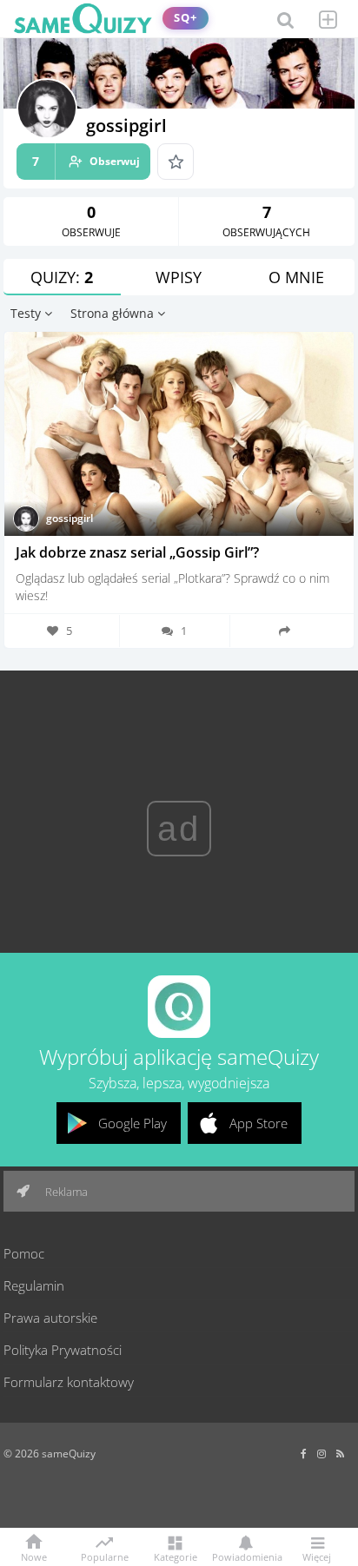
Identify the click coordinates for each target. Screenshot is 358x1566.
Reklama (65, 1191)
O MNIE (296, 277)
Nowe (34, 1556)
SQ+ (185, 17)
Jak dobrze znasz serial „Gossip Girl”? (137, 552)
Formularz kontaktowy (68, 1382)
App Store (258, 1123)
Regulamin (33, 1285)
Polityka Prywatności (62, 1349)
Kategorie (175, 1556)
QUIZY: (61, 277)
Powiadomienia (246, 1556)
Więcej (316, 1556)
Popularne (105, 1555)
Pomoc (23, 1253)
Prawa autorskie (50, 1317)
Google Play (132, 1123)
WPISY (179, 277)
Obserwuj (86, 161)
